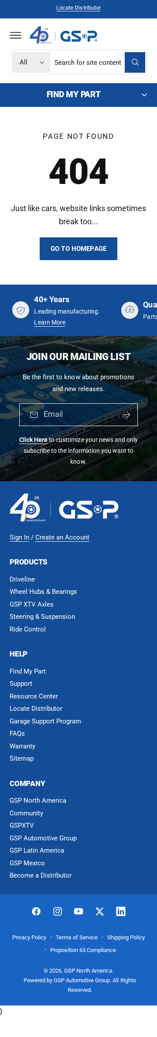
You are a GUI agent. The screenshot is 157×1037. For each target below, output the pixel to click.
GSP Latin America (37, 850)
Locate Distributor (78, 7)
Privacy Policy (29, 937)
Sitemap (22, 758)
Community (26, 813)
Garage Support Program (45, 721)
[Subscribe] (126, 414)
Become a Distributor (41, 875)
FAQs (17, 733)
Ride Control (28, 629)
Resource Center (34, 696)
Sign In (19, 537)
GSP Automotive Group (43, 838)
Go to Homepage (78, 249)
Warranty (22, 746)
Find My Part (28, 671)
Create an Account (62, 537)
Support (21, 684)
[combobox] (99, 62)
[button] (15, 35)
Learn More (49, 322)
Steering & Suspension (42, 617)
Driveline (22, 579)
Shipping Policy (126, 937)
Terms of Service (77, 937)
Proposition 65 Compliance (83, 950)
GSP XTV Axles (32, 604)
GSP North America (38, 800)
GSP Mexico (27, 863)
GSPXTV (22, 825)
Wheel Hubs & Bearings (43, 592)
